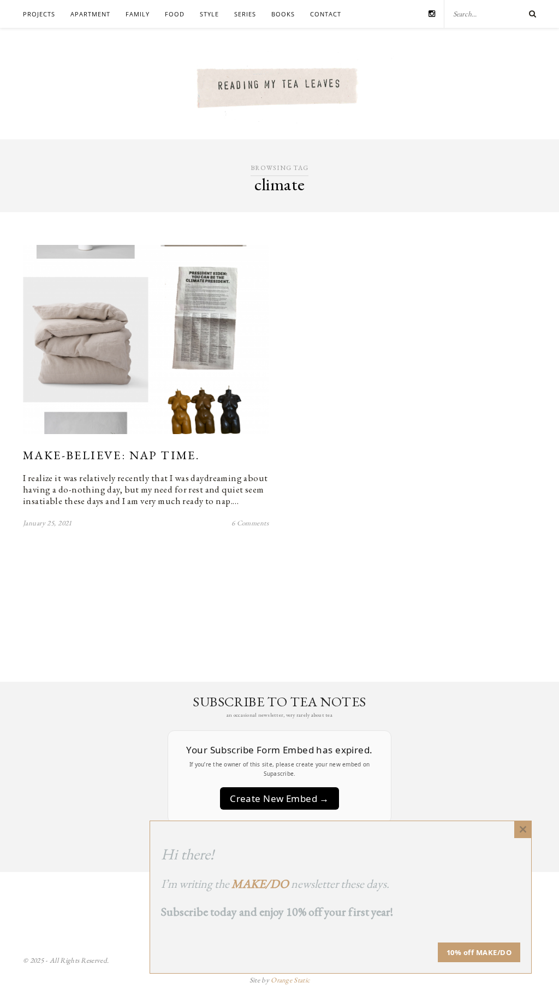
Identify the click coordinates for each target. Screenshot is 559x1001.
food (175, 14)
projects (39, 14)
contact (325, 14)
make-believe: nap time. (111, 455)
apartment (90, 14)
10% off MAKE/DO (479, 952)
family (138, 14)
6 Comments (250, 523)
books (283, 14)
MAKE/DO (260, 884)
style (209, 14)
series (245, 14)
